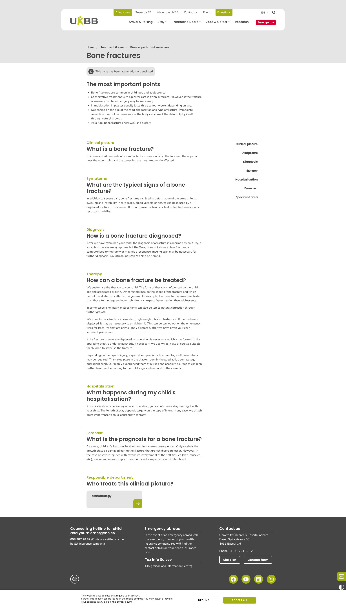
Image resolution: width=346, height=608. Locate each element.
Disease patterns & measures (149, 47)
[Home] (84, 20)
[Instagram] (271, 579)
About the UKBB (168, 12)
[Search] (274, 12)
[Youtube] (245, 579)
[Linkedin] (258, 579)
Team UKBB (143, 12)
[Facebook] (233, 579)
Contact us (191, 12)
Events (207, 12)
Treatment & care (112, 47)
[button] (162, 22)
